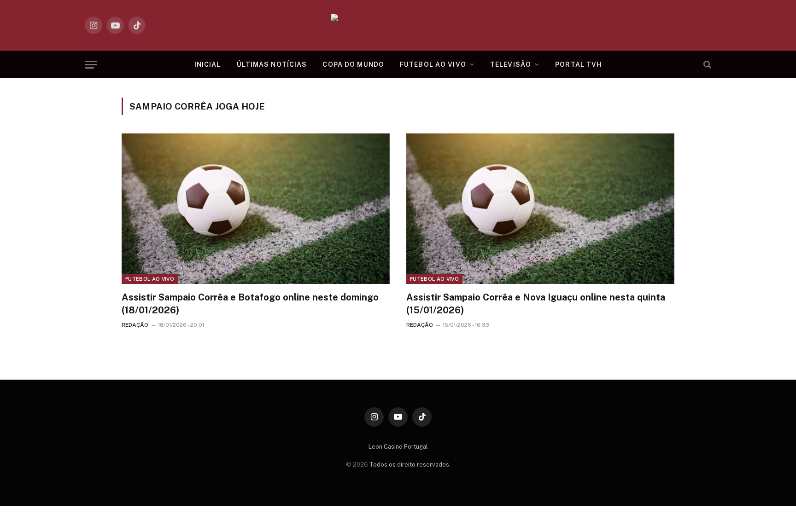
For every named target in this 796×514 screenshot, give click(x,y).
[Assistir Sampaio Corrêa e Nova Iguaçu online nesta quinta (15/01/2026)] (540, 208)
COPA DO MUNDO (353, 64)
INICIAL (207, 64)
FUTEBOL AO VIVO (433, 64)
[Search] (706, 64)
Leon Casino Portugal (398, 446)
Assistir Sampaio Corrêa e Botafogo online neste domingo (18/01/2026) (250, 303)
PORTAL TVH (578, 64)
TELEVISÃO (510, 64)
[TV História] (398, 25)
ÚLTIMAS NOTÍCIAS (272, 64)
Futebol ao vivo (149, 279)
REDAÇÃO (135, 325)
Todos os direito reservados (409, 464)
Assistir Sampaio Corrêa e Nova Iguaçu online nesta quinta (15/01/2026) (535, 303)
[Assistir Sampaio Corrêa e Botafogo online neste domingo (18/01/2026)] (256, 208)
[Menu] (91, 64)
